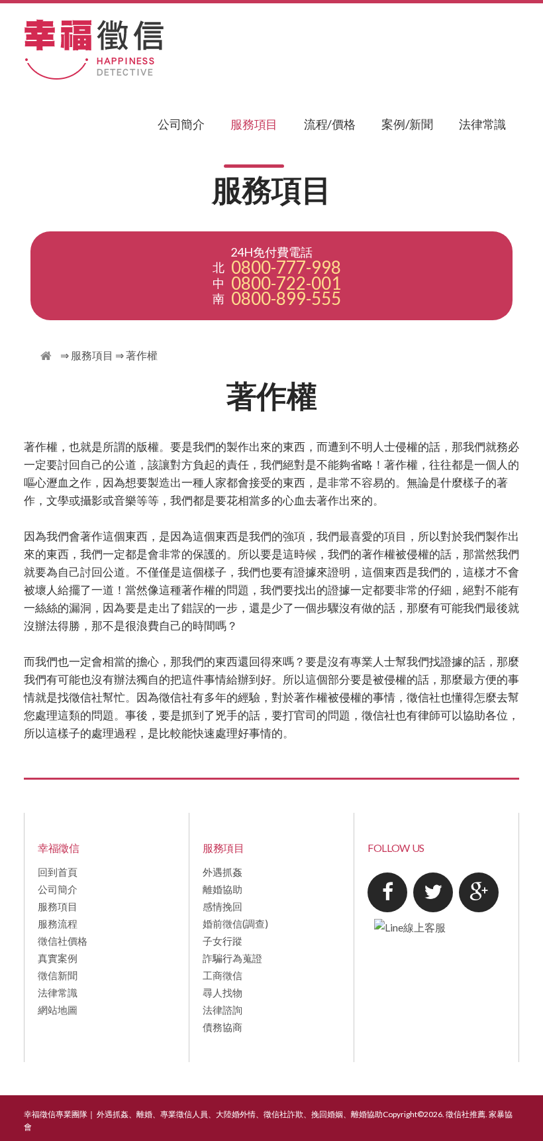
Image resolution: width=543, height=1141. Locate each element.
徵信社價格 (62, 941)
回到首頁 (57, 872)
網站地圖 (57, 1010)
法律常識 (482, 124)
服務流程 (57, 924)
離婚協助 (222, 889)
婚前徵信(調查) (235, 924)
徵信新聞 (57, 975)
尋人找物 (222, 992)
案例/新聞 (406, 124)
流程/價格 (329, 124)
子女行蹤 (222, 941)
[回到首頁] (46, 356)
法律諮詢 (222, 1010)
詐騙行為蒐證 (232, 958)
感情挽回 (222, 906)
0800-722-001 (286, 283)
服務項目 (253, 124)
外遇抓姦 (222, 872)
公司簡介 (181, 124)
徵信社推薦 (465, 1114)
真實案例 (57, 958)
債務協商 (222, 1027)
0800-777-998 (286, 267)
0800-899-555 (286, 298)
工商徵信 (222, 975)
